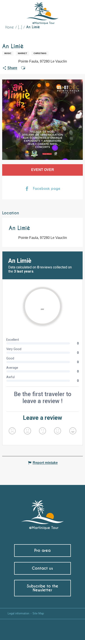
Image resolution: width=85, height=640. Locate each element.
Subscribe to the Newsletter (42, 588)
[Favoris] (64, 10)
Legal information (18, 613)
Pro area (42, 550)
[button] (73, 10)
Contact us (42, 568)
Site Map (38, 613)
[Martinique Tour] (42, 512)
